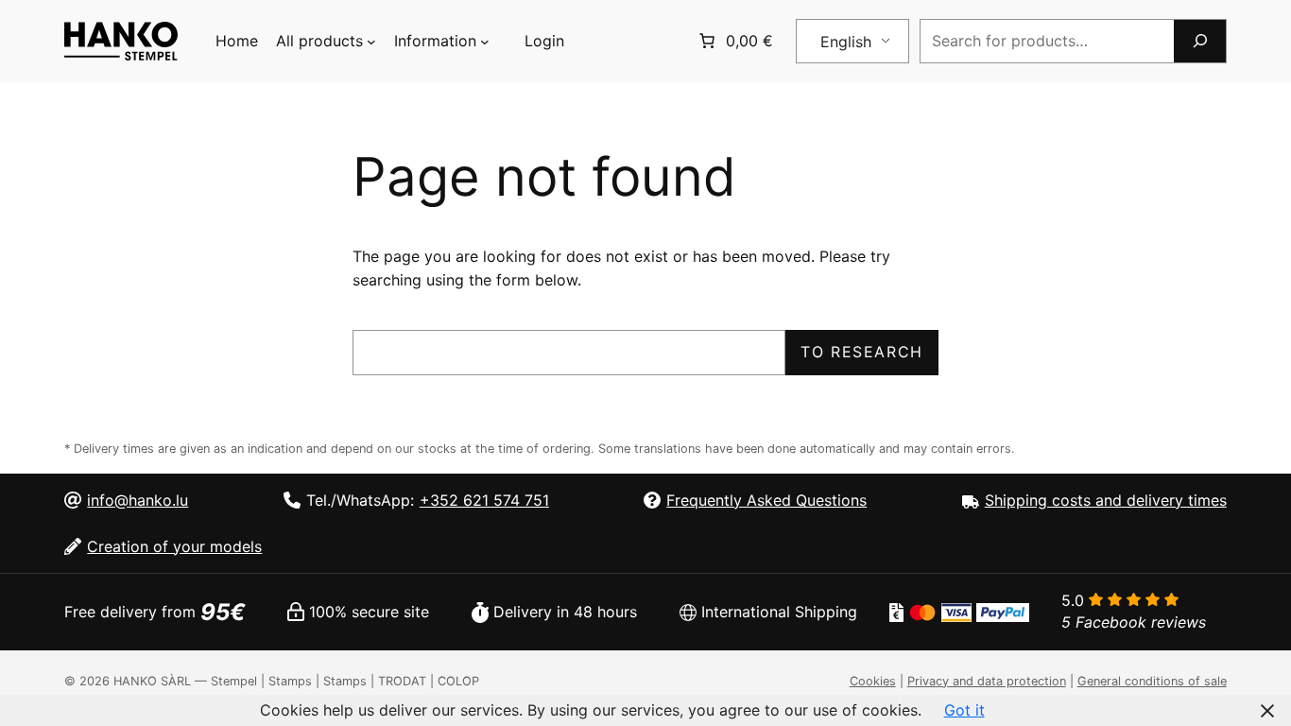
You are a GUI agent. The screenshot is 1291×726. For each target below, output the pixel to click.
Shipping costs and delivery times (1106, 500)
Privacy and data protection (986, 681)
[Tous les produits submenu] (371, 41)
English (845, 41)
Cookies (873, 681)
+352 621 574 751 (484, 500)
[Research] (1199, 41)
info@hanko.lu (137, 500)
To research (861, 351)
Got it (964, 709)
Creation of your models (174, 546)
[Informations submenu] (485, 41)
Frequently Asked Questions (766, 500)
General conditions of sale (1152, 681)
